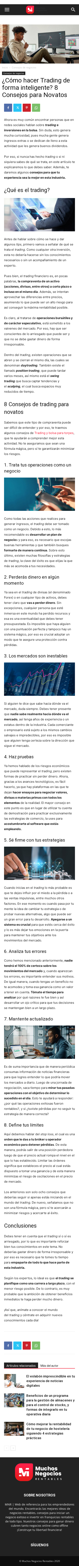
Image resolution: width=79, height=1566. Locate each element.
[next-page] (13, 1448)
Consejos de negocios (24, 67)
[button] (6, 9)
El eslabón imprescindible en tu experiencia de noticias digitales (50, 1381)
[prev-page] (6, 1448)
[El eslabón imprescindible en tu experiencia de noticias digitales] (14, 1381)
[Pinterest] (27, 108)
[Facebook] (8, 108)
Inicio (5, 67)
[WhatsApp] (36, 108)
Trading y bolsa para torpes (54, 433)
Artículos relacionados (21, 1365)
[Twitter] (17, 108)
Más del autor (49, 1365)
